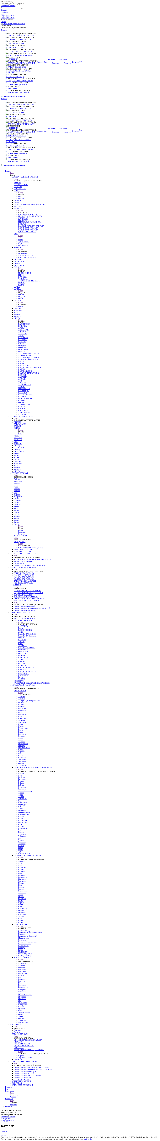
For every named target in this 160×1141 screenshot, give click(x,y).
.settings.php (87, 1139)
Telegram (4, 10)
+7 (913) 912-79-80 (7, 18)
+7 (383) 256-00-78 (7, 16)
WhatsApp (4, 12)
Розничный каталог (8, 6)
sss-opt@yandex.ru (7, 1120)
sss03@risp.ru (6, 1119)
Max (2, 14)
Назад (12, 173)
